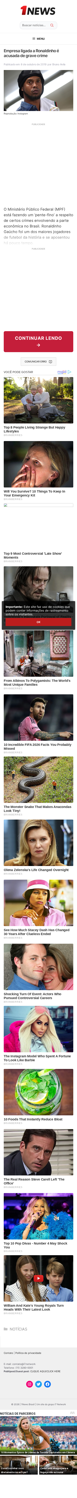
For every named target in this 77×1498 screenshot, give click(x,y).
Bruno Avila (58, 64)
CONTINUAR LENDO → (38, 341)
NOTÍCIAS (18, 1329)
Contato (8, 1352)
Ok (38, 622)
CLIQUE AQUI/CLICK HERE (45, 1371)
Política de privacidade (28, 1352)
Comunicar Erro (36, 361)
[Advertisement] (38, 164)
